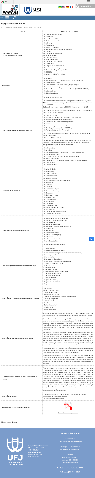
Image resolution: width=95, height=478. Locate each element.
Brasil (7, 2)
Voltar (15, 422)
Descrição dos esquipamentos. (68, 413)
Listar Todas (7, 422)
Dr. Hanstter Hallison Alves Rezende (70, 441)
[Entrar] (1, 2)
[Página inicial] (10, 10)
